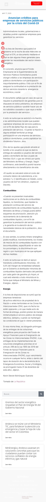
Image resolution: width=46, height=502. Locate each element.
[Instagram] (2, 61)
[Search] (41, 394)
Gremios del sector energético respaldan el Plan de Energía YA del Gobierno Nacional (23, 405)
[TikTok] (2, 66)
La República (19, 381)
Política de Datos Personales (27, 497)
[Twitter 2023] (2, 57)
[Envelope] (2, 48)
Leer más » (8, 413)
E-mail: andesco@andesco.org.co (23, 489)
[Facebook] (2, 52)
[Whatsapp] (2, 43)
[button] (6, 4)
